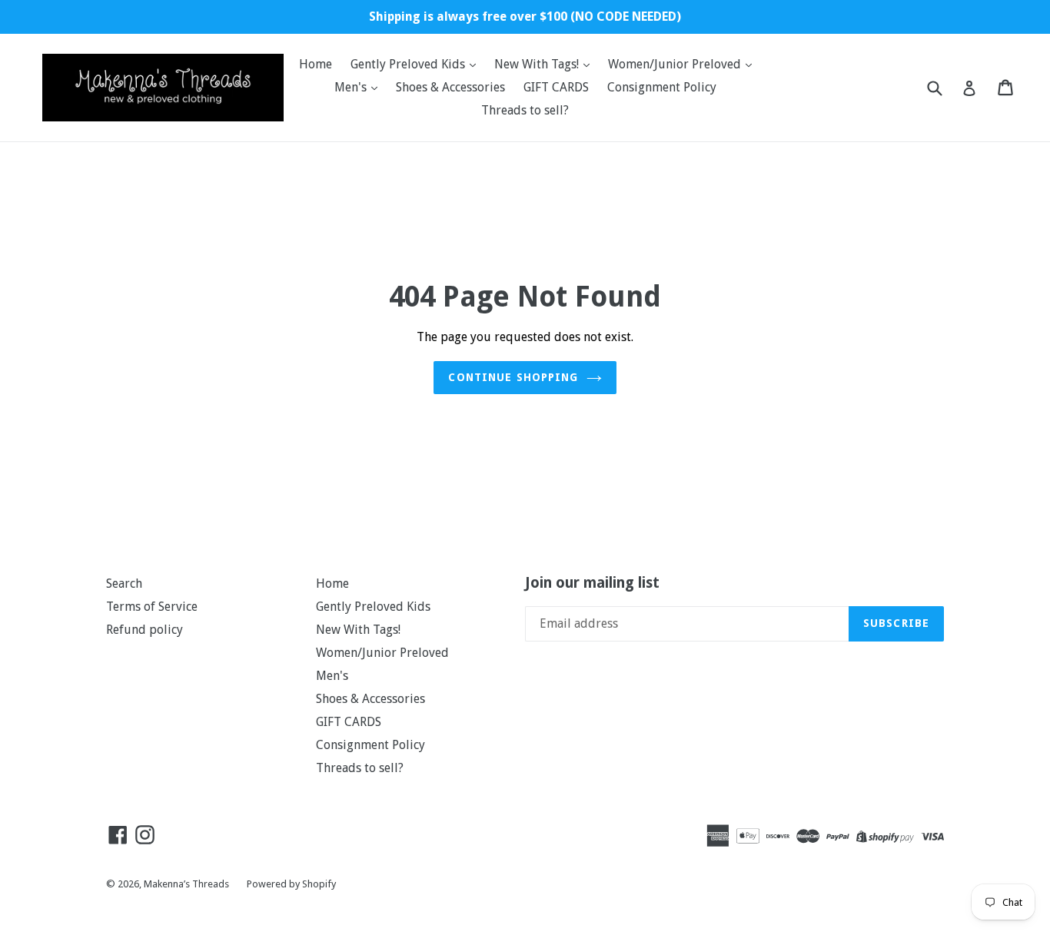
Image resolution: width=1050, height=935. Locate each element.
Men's (352, 87)
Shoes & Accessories (450, 87)
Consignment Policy (661, 87)
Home (315, 64)
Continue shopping (513, 377)
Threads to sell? (525, 110)
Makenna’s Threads (187, 884)
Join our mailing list (592, 583)
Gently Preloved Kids (409, 64)
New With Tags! (538, 64)
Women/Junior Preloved (676, 64)
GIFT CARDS (556, 87)
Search (124, 583)
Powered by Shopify (291, 884)
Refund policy (144, 629)
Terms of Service (152, 606)
